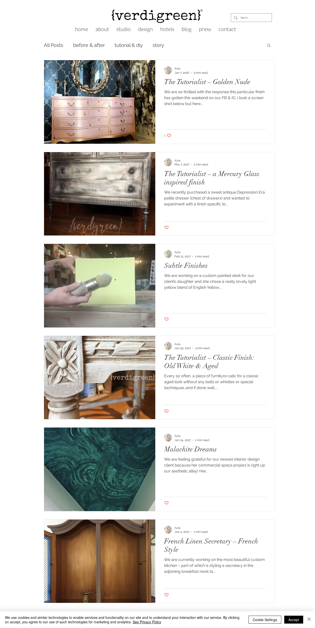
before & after (89, 45)
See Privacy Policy (147, 621)
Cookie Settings (265, 619)
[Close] (309, 619)
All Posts (53, 45)
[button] (269, 45)
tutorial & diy (129, 45)
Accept (293, 619)
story (158, 45)
